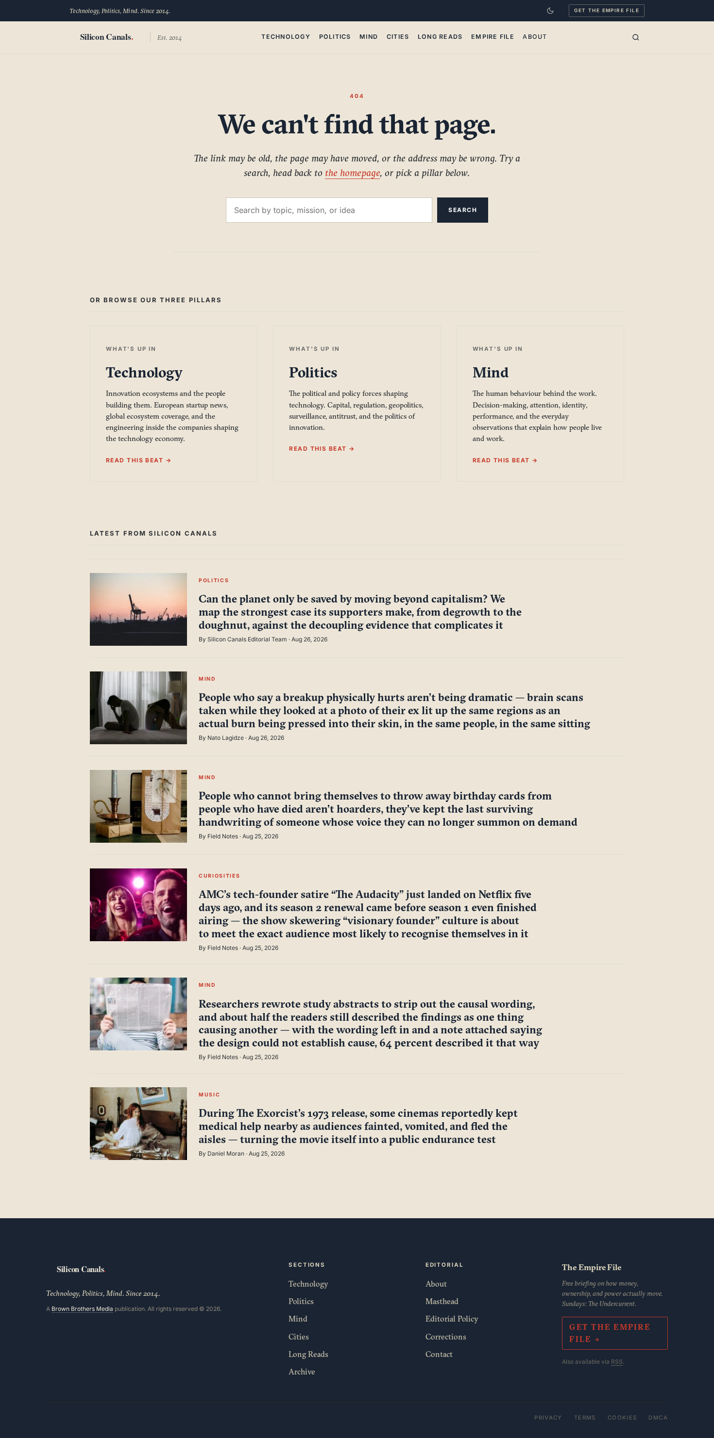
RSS (617, 1361)
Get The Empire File (606, 10)
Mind (368, 36)
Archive (302, 1371)
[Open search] (636, 37)
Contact (439, 1354)
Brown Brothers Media (82, 1308)
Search (462, 209)
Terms (585, 1417)
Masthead (442, 1301)
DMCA (658, 1417)
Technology (285, 36)
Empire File (492, 36)
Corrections (445, 1336)
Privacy (548, 1417)
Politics (335, 36)
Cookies (622, 1417)
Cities (398, 36)
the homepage (352, 172)
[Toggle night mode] (550, 10)
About (535, 36)
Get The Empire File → (609, 1333)
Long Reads (440, 36)
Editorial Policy (451, 1319)
